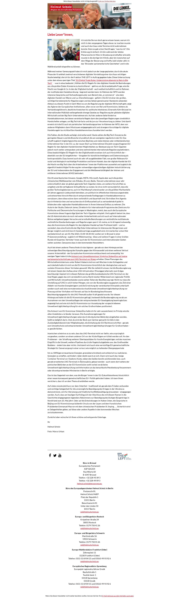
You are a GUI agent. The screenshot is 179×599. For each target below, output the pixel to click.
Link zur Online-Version (107, 1)
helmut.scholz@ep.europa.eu (89, 483)
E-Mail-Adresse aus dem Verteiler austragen (118, 596)
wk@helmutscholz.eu (89, 512)
